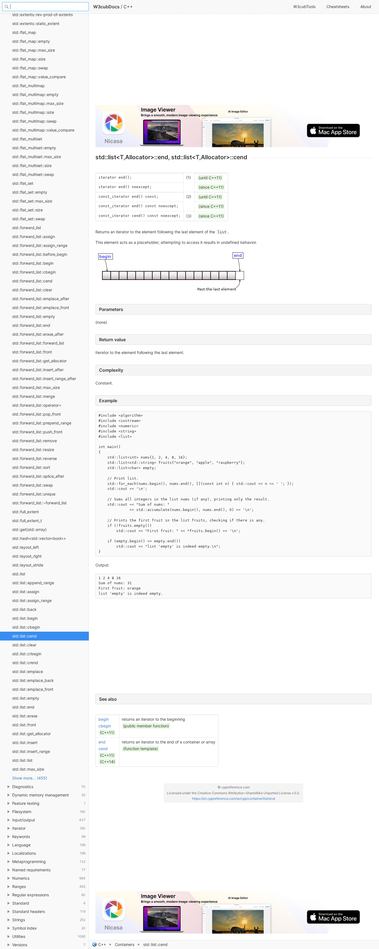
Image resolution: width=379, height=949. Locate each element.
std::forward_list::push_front (37, 431)
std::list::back (24, 609)
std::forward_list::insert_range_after (44, 378)
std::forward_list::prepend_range (41, 423)
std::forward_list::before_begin (39, 254)
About (365, 6)
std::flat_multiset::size (32, 165)
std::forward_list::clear (32, 289)
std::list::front (24, 724)
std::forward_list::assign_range (39, 245)
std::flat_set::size (27, 209)
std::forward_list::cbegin (34, 272)
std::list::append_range (33, 582)
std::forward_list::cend (32, 281)
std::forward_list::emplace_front (40, 307)
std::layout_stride (27, 565)
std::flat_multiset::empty (34, 147)
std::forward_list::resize (33, 449)
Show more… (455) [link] (29, 778)
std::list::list (22, 760)
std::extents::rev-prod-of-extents (42, 14)
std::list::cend (24, 636)
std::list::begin (25, 618)
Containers (124, 944)
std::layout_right (27, 556)
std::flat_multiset (27, 138)
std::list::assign (25, 591)
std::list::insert (24, 742)
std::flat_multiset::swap (33, 174)
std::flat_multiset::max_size (36, 156)
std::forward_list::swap (32, 485)
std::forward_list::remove (34, 440)
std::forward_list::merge (33, 396)
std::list (18, 573)
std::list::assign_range (32, 600)
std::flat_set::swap (28, 218)
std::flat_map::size (29, 59)
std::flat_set (22, 183)
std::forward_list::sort (31, 467)
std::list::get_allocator (31, 733)
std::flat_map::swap (30, 67)
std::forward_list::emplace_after (40, 298)
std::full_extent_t (27, 520)
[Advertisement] (233, 61)
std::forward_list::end (31, 325)
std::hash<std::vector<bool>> (39, 538)
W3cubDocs (106, 6)
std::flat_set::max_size (32, 201)
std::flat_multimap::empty (35, 94)
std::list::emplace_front (32, 689)
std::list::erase (24, 715)
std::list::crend (25, 662)
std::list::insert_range (31, 751)
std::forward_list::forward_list (38, 343)
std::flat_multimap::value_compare (43, 130)
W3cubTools (304, 6)
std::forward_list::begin (33, 263)
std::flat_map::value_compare (39, 76)
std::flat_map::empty (31, 41)
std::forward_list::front (32, 352)
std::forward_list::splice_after (38, 476)
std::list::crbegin (26, 653)
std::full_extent (25, 511)
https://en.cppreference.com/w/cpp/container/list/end (233, 798)
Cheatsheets (338, 6)
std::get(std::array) (29, 529)
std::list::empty (25, 698)
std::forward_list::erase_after (38, 334)
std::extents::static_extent (35, 23)
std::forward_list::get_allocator (39, 360)
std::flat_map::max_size (33, 50)
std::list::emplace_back (33, 680)
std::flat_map (24, 32)
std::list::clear (24, 644)
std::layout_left (25, 547)
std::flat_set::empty (29, 192)
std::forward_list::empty (33, 316)
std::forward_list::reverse (34, 458)
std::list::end (23, 707)
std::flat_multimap (28, 85)
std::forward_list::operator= (36, 405)
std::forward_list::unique (33, 494)
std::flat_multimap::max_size (38, 103)
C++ (102, 944)
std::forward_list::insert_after (38, 369)
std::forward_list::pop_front (36, 414)
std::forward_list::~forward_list (39, 502)
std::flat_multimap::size (33, 112)
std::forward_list (26, 227)
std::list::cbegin (26, 627)
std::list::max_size (28, 769)
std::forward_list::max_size (36, 387)
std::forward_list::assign (33, 236)
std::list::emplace (27, 671)
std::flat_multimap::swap (34, 121)
